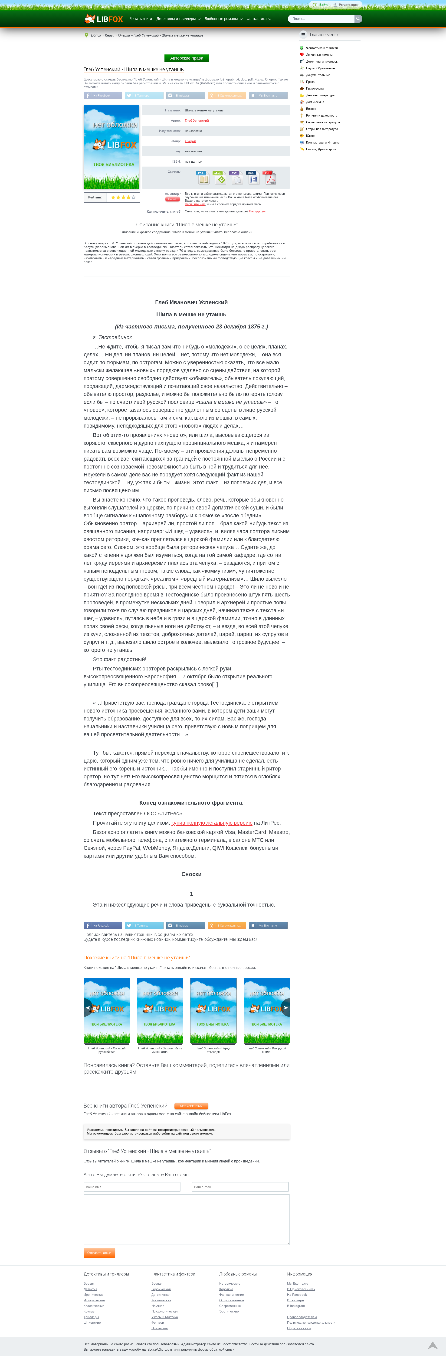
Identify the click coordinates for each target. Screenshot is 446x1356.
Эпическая (159, 1328)
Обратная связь (299, 1328)
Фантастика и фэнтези (322, 48)
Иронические (94, 1294)
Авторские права (186, 58)
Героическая (161, 1289)
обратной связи (222, 1349)
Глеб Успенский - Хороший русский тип (106, 1050)
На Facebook (101, 95)
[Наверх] (433, 1346)
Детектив (90, 1289)
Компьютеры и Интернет (323, 142)
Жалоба (172, 199)
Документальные (318, 75)
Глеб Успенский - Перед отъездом (213, 1050)
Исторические (94, 1300)
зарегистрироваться (137, 1133)
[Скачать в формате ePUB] (219, 183)
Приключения (315, 88)
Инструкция (257, 211)
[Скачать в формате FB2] (202, 183)
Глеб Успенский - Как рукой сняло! (267, 1050)
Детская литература (320, 95)
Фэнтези (157, 1322)
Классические (94, 1306)
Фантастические (231, 1294)
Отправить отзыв (99, 1253)
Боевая (157, 1283)
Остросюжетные (231, 1300)
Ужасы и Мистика (164, 1317)
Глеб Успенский (197, 120)
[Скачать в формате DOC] (252, 183)
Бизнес (311, 108)
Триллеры (91, 1317)
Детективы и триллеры (176, 19)
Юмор (310, 135)
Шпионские (92, 1322)
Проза (310, 82)
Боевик (89, 1283)
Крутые (89, 1311)
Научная (157, 1306)
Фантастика (257, 19)
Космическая (161, 1300)
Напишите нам (195, 204)
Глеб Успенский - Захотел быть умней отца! (160, 1050)
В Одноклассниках (229, 95)
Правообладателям (302, 1317)
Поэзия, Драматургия (321, 149)
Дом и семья (315, 102)
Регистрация (348, 5)
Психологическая (164, 1311)
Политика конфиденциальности (311, 1322)
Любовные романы (221, 19)
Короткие (226, 1289)
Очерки (190, 141)
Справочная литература (323, 122)
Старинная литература (322, 129)
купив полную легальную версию (212, 823)
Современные (230, 1306)
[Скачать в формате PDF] (269, 183)
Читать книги (141, 19)
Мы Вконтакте (268, 95)
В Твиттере (142, 95)
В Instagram (183, 95)
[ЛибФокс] (104, 19)
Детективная (161, 1294)
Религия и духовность (321, 115)
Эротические (229, 1311)
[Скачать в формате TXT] (236, 183)
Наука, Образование (320, 68)
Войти (323, 5)
